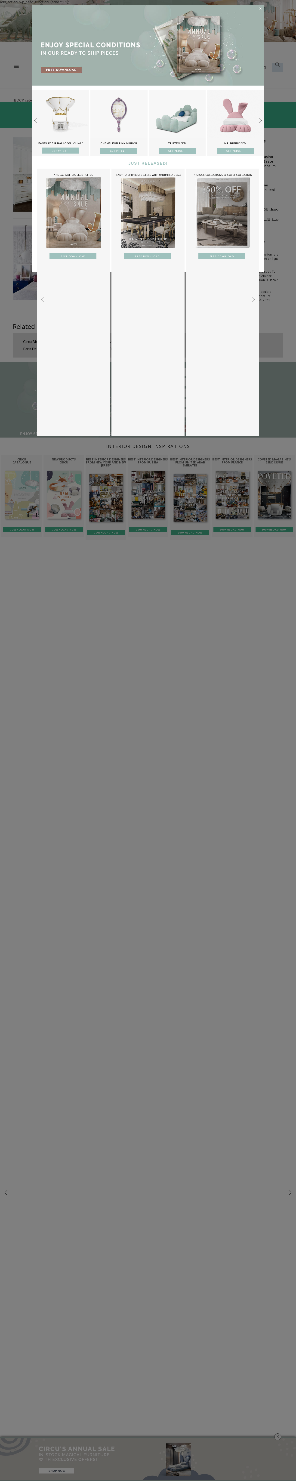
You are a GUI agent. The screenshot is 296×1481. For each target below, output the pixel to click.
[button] (260, 120)
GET (60, 150)
